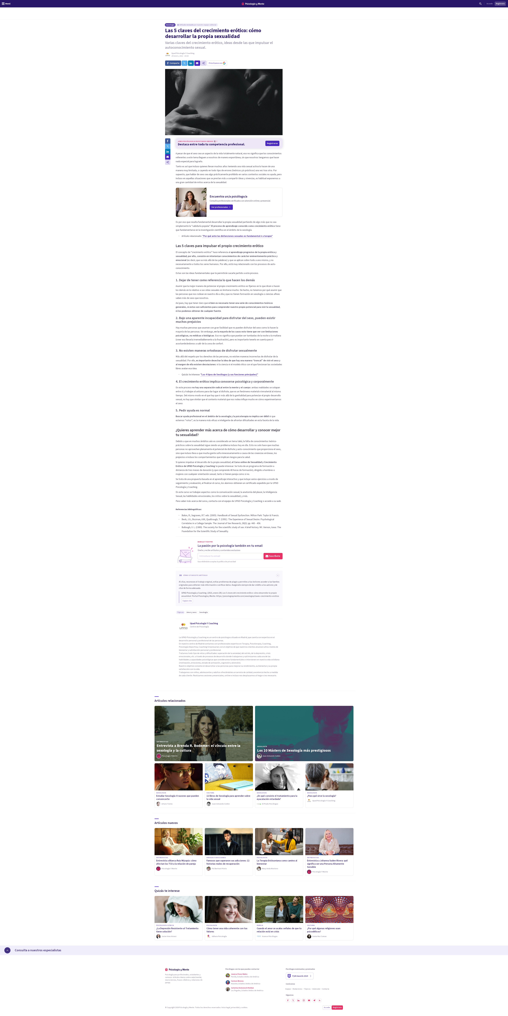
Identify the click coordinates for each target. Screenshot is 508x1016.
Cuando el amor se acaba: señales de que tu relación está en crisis (279, 930)
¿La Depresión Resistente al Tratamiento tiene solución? (177, 930)
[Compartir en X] (167, 146)
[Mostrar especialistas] (7, 950)
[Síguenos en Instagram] (304, 1000)
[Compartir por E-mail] (167, 157)
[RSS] (320, 1000)
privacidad (235, 1007)
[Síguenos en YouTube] (309, 1000)
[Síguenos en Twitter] (293, 1000)
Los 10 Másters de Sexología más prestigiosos (294, 750)
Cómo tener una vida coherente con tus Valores (227, 930)
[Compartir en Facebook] (167, 141)
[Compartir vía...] (167, 162)
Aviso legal (225, 1007)
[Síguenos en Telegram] (314, 1000)
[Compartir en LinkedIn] (167, 151)
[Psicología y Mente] (253, 3)
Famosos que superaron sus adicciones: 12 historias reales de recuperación (228, 862)
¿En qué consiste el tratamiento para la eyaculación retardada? (277, 797)
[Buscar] (480, 3)
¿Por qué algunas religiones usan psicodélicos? (323, 930)
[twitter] (184, 63)
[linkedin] (191, 63)
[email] (197, 63)
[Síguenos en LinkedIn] (298, 1000)
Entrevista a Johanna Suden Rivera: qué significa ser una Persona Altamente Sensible (327, 864)
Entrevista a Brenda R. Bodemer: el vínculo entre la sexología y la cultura (198, 748)
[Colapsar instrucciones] (277, 575)
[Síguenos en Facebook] (288, 1000)
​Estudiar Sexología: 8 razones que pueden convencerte (177, 797)
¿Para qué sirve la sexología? (321, 796)
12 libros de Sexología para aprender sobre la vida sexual (228, 797)
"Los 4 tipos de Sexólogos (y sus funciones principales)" (229, 374)
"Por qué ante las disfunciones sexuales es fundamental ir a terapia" (237, 236)
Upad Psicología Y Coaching (182, 53)
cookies (244, 1007)
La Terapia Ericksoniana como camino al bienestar (277, 862)
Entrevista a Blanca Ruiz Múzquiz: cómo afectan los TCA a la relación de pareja (176, 862)
